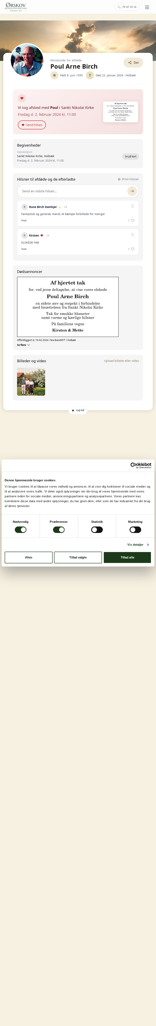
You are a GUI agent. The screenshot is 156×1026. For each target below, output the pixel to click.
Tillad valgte (78, 557)
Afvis (28, 557)
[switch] (59, 529)
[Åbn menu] (147, 7)
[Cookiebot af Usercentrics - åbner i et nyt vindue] (133, 465)
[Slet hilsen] (133, 206)
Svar (24, 220)
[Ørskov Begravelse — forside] (16, 6)
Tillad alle (127, 557)
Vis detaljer (135, 544)
